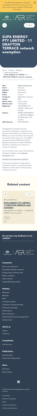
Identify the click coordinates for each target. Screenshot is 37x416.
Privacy (4, 402)
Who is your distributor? (10, 267)
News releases (7, 372)
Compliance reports (9, 302)
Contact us (5, 334)
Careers (4, 331)
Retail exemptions (8, 314)
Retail (4, 299)
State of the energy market (11, 358)
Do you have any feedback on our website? (17, 237)
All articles (5, 369)
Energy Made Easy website (11, 282)
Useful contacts (7, 279)
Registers (19, 70)
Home (4, 70)
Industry (11, 70)
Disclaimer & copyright (9, 399)
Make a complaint (8, 276)
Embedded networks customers (13, 270)
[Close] (34, 2)
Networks (5, 296)
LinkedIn (18, 382)
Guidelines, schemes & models (12, 305)
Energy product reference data (12, 273)
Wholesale (5, 292)
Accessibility (6, 395)
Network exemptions (11, 72)
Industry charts (7, 320)
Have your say (7, 344)
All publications (7, 355)
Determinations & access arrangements (15, 317)
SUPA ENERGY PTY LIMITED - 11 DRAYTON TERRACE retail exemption (17, 205)
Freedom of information (9, 405)
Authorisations (7, 311)
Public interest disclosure (9, 408)
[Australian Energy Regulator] (18, 17)
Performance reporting (9, 308)
